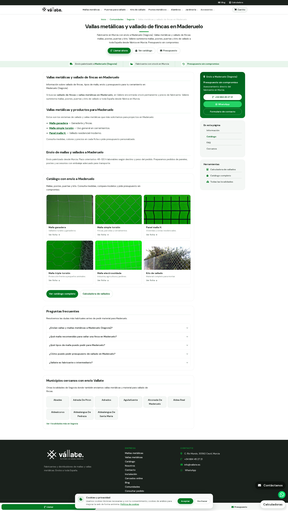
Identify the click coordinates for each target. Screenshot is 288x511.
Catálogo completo (220, 175)
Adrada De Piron (82, 400)
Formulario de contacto (222, 111)
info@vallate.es (192, 464)
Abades (58, 400)
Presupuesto (170, 50)
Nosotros (130, 465)
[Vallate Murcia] (65, 461)
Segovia (131, 19)
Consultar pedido (134, 491)
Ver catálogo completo (62, 293)
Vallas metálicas (134, 457)
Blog (127, 482)
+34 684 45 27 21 (224, 97)
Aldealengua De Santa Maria (106, 414)
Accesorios (207, 9)
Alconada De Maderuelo (155, 401)
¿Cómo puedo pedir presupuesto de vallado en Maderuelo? (82, 353)
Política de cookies (129, 504)
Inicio (103, 19)
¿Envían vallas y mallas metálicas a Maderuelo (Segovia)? (80, 327)
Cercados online (134, 478)
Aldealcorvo (57, 412)
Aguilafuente (131, 400)
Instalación (131, 474)
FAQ (209, 142)
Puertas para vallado (115, 9)
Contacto (130, 469)
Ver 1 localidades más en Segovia (62, 423)
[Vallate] (52, 10)
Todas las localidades (221, 181)
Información (213, 130)
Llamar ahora (120, 50)
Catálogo (211, 136)
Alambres (176, 9)
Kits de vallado (138, 9)
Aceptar (185, 501)
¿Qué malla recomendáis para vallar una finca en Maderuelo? (83, 336)
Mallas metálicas (91, 9)
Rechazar (202, 501)
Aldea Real (179, 400)
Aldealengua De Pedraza (82, 414)
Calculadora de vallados (96, 293)
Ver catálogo (145, 50)
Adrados (106, 400)
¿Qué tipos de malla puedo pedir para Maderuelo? (77, 345)
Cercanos (212, 148)
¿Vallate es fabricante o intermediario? (71, 362)
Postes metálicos (157, 9)
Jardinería (190, 9)
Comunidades (116, 19)
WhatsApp (224, 104)
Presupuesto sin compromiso (203, 63)
